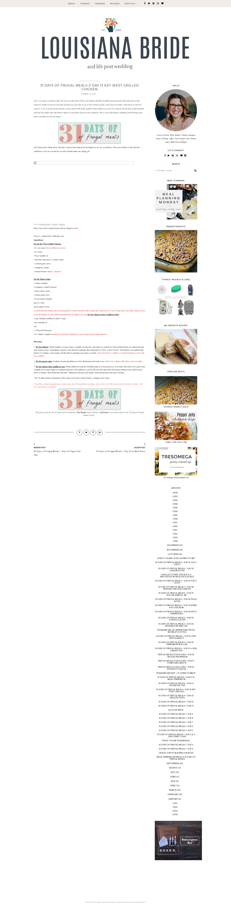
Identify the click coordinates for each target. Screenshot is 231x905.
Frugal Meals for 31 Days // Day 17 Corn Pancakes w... (176, 662)
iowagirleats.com (44, 224)
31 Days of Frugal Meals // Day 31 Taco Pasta (176, 563)
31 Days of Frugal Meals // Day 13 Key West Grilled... (176, 690)
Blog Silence (176, 710)
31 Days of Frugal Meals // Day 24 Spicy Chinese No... (176, 613)
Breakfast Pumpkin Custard (176, 406)
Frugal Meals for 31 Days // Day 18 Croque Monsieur (176, 655)
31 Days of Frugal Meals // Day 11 (176, 702)
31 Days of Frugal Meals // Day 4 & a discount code (176, 735)
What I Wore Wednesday (176, 741)
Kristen (54, 224)
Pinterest (62, 224)
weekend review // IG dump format (176, 673)
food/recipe (94, 81)
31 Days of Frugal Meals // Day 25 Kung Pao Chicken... (176, 606)
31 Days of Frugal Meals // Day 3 (176, 745)
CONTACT (85, 4)
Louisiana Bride (108, 902)
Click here (103, 412)
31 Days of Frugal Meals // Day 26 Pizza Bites (176, 600)
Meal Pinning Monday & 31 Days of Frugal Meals (176, 758)
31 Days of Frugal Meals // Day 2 (176, 749)
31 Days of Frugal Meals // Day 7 (176, 722)
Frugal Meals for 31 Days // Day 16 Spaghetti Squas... (176, 668)
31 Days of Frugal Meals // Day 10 (176, 706)
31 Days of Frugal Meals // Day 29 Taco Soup (176, 582)
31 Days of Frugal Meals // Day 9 (176, 714)
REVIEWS (115, 4)
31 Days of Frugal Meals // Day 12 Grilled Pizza (175, 697)
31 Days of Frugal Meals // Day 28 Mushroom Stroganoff (176, 588)
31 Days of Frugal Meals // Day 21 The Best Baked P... (176, 637)
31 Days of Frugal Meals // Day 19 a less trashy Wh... (176, 649)
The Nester (81, 412)
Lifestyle (129, 4)
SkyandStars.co (138, 902)
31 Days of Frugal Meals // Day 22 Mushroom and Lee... (176, 625)
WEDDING (100, 4)
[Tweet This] (86, 432)
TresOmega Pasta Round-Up (176, 477)
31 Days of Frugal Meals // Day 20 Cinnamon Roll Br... (176, 643)
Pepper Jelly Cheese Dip (176, 442)
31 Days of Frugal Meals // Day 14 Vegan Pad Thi (175, 684)
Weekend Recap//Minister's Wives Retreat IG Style (176, 631)
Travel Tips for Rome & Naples (176, 753)
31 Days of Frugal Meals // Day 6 (176, 726)
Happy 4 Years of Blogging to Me (176, 558)
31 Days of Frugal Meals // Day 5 (176, 730)
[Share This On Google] (100, 432)
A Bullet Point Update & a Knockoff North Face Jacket (177, 576)
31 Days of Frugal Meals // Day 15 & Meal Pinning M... (176, 678)
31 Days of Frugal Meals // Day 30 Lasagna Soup (176, 569)
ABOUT (71, 4)
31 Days (83, 81)
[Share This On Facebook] (79, 432)
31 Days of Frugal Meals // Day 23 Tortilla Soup (176, 619)
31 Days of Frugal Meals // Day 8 (176, 718)
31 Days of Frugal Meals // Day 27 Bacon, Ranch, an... (176, 594)
